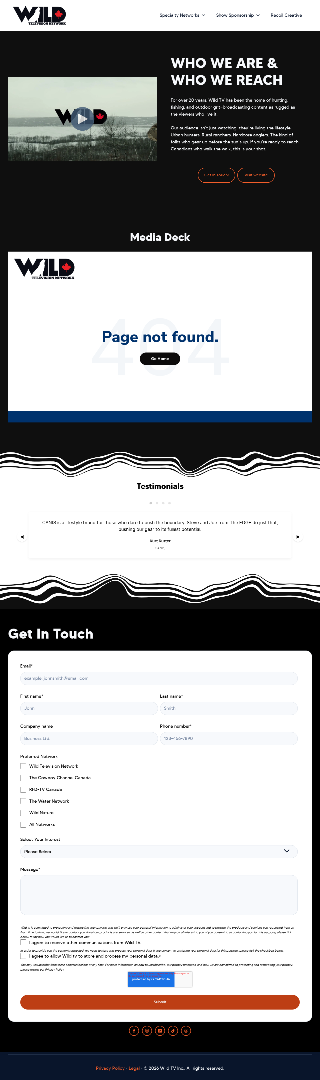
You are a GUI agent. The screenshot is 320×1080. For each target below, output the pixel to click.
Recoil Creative (286, 15)
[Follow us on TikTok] (173, 1031)
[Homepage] (39, 15)
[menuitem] (181, 15)
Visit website (256, 175)
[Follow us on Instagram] (147, 1031)
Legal (134, 1068)
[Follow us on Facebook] (134, 1031)
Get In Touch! (216, 175)
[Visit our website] (186, 1031)
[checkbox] (159, 795)
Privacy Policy (110, 1068)
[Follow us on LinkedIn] (160, 1031)
